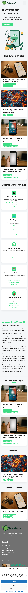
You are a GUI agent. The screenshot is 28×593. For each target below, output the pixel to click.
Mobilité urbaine (14, 307)
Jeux (14, 206)
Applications (14, 204)
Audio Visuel (14, 234)
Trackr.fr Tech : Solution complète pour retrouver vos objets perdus (18, 565)
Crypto (14, 231)
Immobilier (14, 256)
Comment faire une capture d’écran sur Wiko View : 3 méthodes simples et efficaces (14, 140)
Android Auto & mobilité (14, 298)
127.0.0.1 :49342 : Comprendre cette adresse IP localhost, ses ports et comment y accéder (13, 111)
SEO (14, 259)
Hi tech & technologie (7, 144)
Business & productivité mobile (9, 548)
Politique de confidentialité (18, 591)
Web (4, 115)
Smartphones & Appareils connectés (10, 146)
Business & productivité (14, 248)
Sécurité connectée (14, 279)
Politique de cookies (9, 591)
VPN (14, 229)
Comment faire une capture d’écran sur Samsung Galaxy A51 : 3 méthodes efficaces (14, 171)
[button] (26, 568)
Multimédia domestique (7, 85)
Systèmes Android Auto (14, 303)
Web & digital (9, 115)
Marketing (14, 257)
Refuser (14, 585)
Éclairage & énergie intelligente (14, 280)
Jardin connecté (14, 284)
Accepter (14, 581)
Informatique (14, 233)
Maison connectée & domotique (9, 83)
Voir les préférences (14, 588)
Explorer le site (7, 24)
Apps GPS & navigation (14, 305)
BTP (14, 254)
